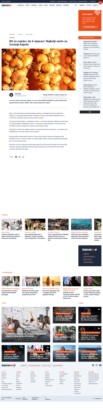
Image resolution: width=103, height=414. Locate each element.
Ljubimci (76, 391)
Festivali (33, 379)
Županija (34, 5)
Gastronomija (77, 383)
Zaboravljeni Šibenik (94, 377)
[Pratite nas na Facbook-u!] (93, 365)
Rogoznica (18, 389)
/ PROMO (5, 215)
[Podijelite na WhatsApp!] (23, 157)
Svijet (3, 381)
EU (2, 379)
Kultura (52, 5)
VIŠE (90, 112)
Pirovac (18, 385)
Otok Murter (19, 383)
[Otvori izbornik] (100, 2)
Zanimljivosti (77, 393)
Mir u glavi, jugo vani (94, 376)
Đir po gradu (5, 387)
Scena (40, 5)
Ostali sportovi (49, 385)
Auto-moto (77, 381)
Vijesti (28, 5)
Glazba (32, 377)
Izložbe (61, 381)
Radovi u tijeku (87, 259)
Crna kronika (5, 385)
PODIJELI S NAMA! (90, 27)
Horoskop (76, 389)
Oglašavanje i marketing (35, 398)
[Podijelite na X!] (20, 157)
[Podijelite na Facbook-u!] (16, 157)
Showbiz (33, 374)
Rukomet (47, 377)
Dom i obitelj (29, 34)
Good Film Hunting (93, 379)
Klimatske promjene (7, 389)
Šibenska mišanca (93, 383)
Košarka (47, 376)
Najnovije (21, 5)
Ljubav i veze (77, 387)
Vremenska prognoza (7, 383)
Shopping (76, 374)
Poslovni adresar (88, 262)
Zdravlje (76, 377)
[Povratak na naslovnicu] (6, 5)
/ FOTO (4, 303)
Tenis (46, 383)
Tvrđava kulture (64, 374)
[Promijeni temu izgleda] (76, 5)
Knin (17, 377)
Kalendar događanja (89, 256)
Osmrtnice (86, 254)
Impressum (18, 398)
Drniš (17, 379)
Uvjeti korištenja (25, 398)
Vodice (18, 374)
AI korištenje (47, 398)
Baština (61, 383)
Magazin (58, 5)
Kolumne (66, 5)
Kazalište (62, 376)
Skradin (18, 381)
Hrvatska (4, 377)
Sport (46, 5)
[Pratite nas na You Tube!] (100, 365)
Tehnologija (77, 379)
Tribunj (18, 376)
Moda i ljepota (77, 376)
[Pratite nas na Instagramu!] (97, 365)
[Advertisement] (89, 187)
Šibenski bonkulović (94, 374)
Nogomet (47, 374)
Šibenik (3, 376)
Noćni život (33, 376)
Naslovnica (12, 34)
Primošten (18, 387)
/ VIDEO (80, 303)
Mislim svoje (92, 381)
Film (61, 377)
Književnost (63, 379)
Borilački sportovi (49, 379)
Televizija (33, 381)
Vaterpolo (47, 381)
